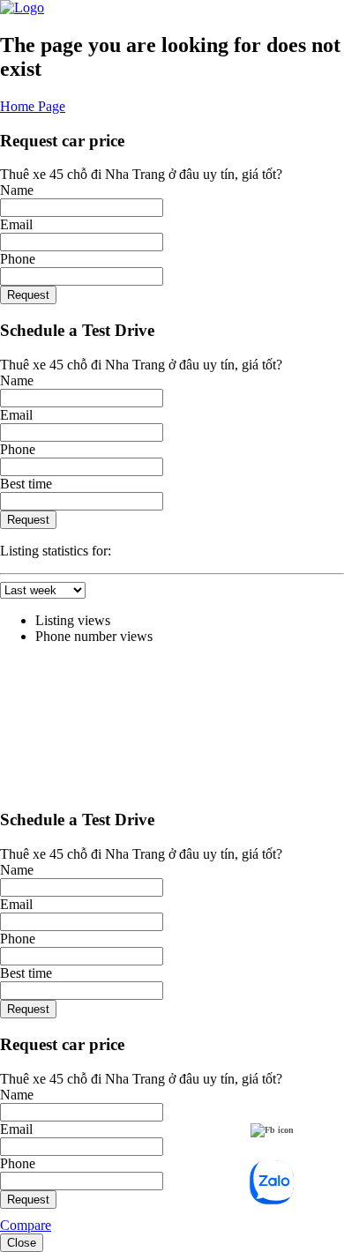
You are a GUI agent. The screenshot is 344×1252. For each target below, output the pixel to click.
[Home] (22, 7)
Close (21, 1242)
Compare (25, 1225)
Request (28, 295)
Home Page (32, 106)
